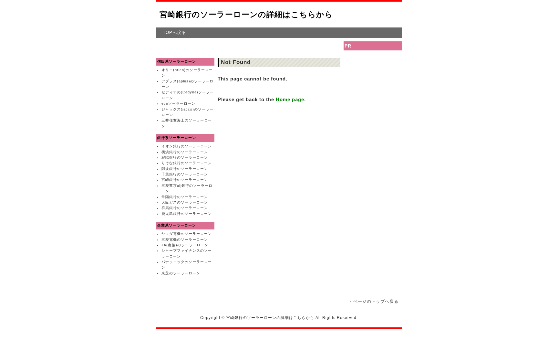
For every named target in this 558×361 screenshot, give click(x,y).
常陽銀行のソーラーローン (184, 197)
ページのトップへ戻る (375, 301)
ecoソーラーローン (178, 103)
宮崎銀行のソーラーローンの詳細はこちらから (246, 14)
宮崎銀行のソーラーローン (184, 180)
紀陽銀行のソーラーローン (184, 157)
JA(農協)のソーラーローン (184, 245)
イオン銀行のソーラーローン (186, 146)
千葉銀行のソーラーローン (184, 174)
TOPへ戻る (174, 32)
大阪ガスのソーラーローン (184, 202)
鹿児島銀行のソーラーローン (186, 214)
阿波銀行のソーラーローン (184, 169)
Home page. (291, 99)
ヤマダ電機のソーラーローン (186, 234)
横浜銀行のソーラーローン (184, 152)
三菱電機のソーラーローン (184, 239)
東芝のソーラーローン (180, 273)
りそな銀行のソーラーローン (186, 163)
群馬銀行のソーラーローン (184, 208)
